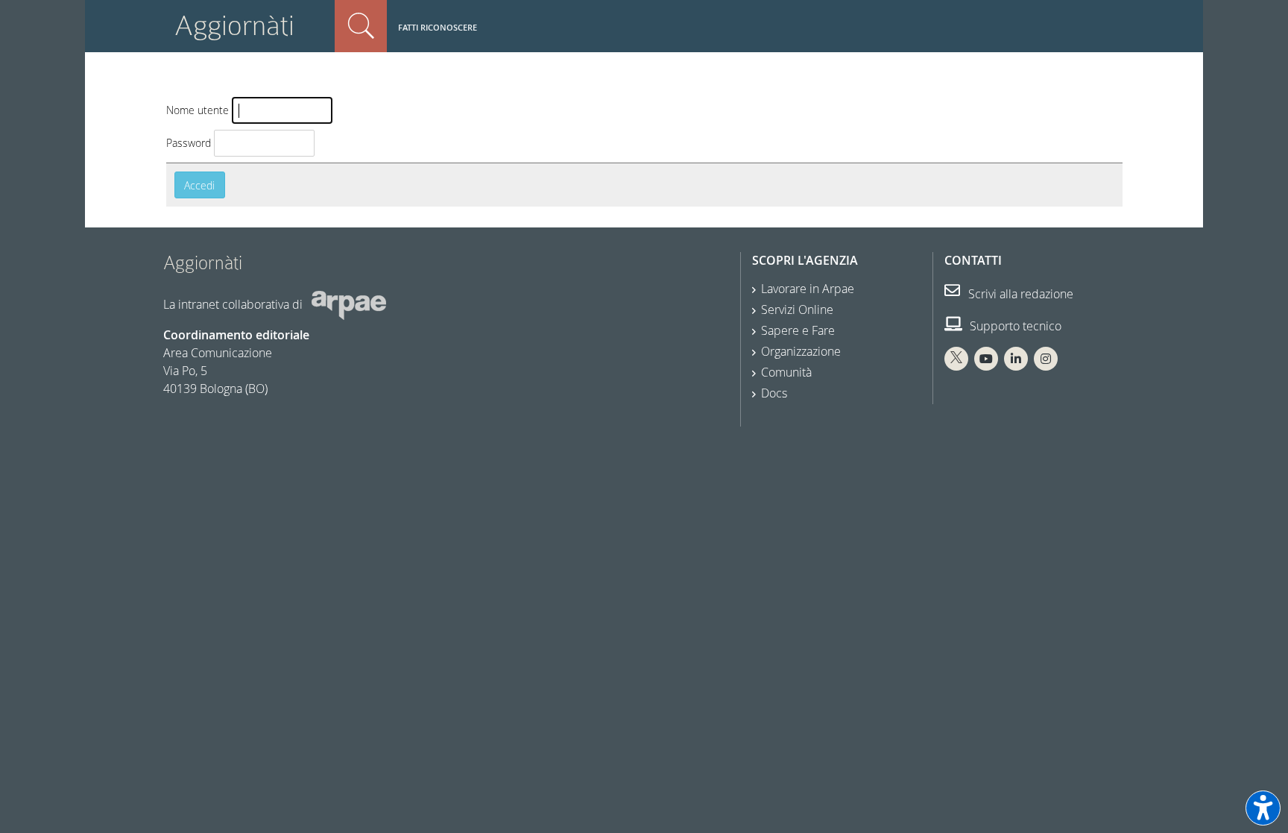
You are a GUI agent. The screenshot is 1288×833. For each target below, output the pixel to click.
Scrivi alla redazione (1019, 294)
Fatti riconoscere (437, 27)
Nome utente (197, 110)
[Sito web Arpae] (349, 304)
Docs (774, 393)
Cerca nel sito (361, 26)
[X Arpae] (956, 359)
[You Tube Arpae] (986, 359)
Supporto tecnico (1014, 326)
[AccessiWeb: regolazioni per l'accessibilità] (1263, 808)
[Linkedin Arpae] (1016, 359)
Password (188, 143)
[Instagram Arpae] (1046, 359)
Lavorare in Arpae (807, 288)
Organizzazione (801, 351)
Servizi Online (797, 309)
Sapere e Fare (798, 330)
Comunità (786, 372)
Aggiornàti (234, 26)
